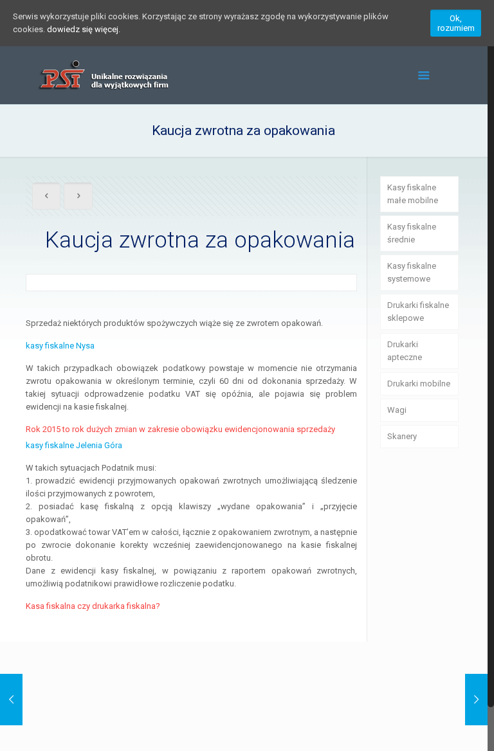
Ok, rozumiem (456, 23)
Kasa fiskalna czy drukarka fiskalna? (93, 606)
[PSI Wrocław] (102, 75)
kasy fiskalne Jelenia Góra (74, 445)
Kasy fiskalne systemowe (411, 272)
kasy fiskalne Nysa (60, 345)
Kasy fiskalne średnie (411, 233)
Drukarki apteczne (404, 350)
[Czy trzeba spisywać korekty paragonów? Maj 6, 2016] (476, 699)
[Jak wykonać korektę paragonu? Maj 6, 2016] (11, 699)
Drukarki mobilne (418, 383)
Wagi (397, 410)
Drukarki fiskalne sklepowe (418, 311)
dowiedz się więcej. (83, 29)
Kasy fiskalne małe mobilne (412, 194)
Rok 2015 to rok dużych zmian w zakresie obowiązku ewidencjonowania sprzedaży (180, 429)
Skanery (402, 436)
